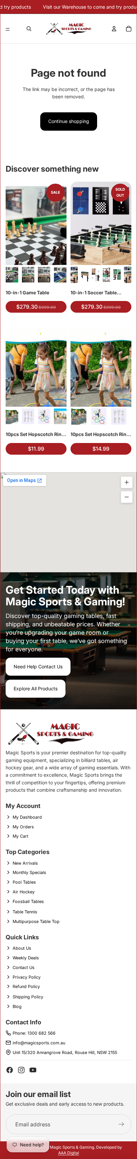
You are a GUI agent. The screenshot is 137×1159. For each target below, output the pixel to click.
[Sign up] (121, 1124)
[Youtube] (33, 1070)
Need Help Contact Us (38, 666)
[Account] (114, 28)
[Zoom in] (127, 482)
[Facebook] (10, 1070)
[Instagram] (21, 1070)
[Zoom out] (127, 497)
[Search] (29, 28)
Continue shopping (68, 121)
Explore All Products (36, 688)
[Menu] (7, 29)
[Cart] (128, 28)
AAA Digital (68, 1152)
